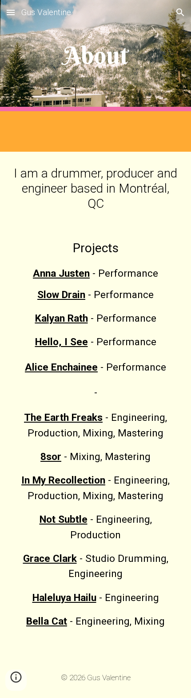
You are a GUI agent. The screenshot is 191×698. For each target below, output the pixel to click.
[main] (95, 55)
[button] (10, 12)
